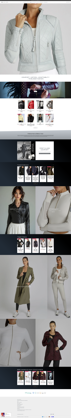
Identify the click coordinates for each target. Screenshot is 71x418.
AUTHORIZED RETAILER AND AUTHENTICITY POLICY (24, 409)
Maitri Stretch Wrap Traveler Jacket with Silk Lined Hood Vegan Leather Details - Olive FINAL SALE (50, 177)
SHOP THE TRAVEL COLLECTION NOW (44, 153)
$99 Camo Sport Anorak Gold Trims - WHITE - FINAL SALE (28, 381)
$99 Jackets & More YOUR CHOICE (30, 369)
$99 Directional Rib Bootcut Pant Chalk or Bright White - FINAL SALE (50, 382)
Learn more (38, 0)
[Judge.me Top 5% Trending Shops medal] (45, 393)
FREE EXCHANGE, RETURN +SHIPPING (22, 400)
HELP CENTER (19, 399)
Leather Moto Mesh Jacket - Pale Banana (21, 124)
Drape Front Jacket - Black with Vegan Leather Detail (20, 177)
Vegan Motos (22, 237)
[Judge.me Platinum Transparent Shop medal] (36, 393)
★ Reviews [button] (70, 209)
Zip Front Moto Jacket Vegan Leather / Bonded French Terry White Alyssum (50, 250)
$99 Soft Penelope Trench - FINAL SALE (20, 382)
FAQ (17, 401)
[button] (67, 2)
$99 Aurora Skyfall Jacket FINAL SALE (43, 382)
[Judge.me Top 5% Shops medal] (43, 393)
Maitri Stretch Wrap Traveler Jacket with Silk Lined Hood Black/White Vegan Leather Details (43, 177)
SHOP (31, 2)
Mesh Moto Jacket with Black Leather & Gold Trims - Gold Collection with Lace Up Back (31, 125)
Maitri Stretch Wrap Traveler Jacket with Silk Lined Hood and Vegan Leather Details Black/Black (28, 178)
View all (35, 127)
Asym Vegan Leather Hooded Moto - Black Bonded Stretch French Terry (20, 250)
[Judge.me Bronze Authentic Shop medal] (40, 393)
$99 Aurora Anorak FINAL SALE (35, 382)
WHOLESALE (45, 2)
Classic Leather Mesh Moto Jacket (21, 111)
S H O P (35, 91)
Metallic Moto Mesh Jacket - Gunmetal (49, 111)
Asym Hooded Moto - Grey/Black (28, 248)
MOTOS (24, 2)
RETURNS (41, 2)
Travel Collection (23, 165)
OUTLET (37, 2)
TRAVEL (28, 2)
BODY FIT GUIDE (19, 402)
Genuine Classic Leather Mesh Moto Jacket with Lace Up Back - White (49, 125)
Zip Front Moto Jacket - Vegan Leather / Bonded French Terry (35, 250)
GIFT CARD (34, 2)
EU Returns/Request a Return (21, 410)
